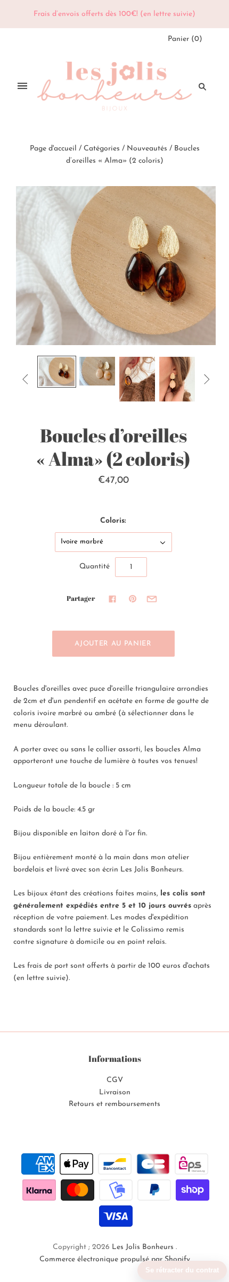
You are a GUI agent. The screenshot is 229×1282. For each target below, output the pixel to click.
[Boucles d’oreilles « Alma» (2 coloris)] (56, 372)
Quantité (94, 567)
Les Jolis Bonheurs (143, 1247)
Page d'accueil (53, 149)
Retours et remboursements (114, 1104)
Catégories (102, 149)
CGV (115, 1080)
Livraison (114, 1092)
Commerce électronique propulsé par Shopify (114, 1259)
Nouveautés (147, 149)
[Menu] (22, 86)
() (185, 39)
